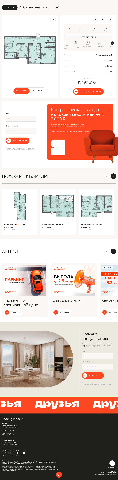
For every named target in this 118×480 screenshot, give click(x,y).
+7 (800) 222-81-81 (13, 419)
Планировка (21, 91)
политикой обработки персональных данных (21, 149)
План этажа (38, 91)
